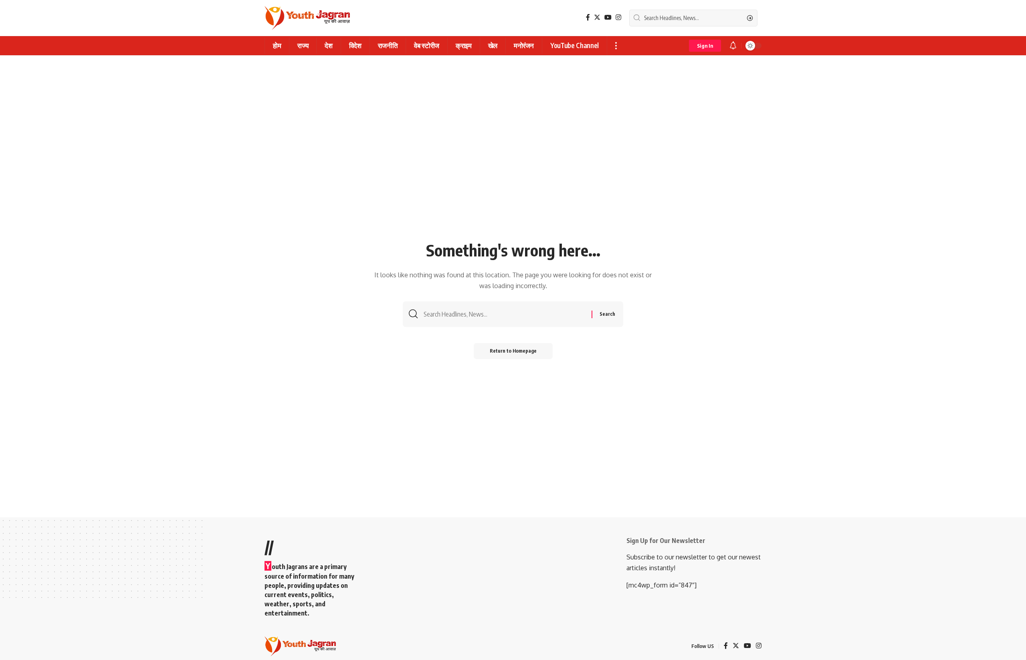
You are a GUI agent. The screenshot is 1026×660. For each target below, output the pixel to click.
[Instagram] (618, 17)
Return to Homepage (513, 351)
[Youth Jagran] (307, 18)
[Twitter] (597, 17)
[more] (616, 45)
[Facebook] (588, 17)
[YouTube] (608, 17)
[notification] (733, 45)
